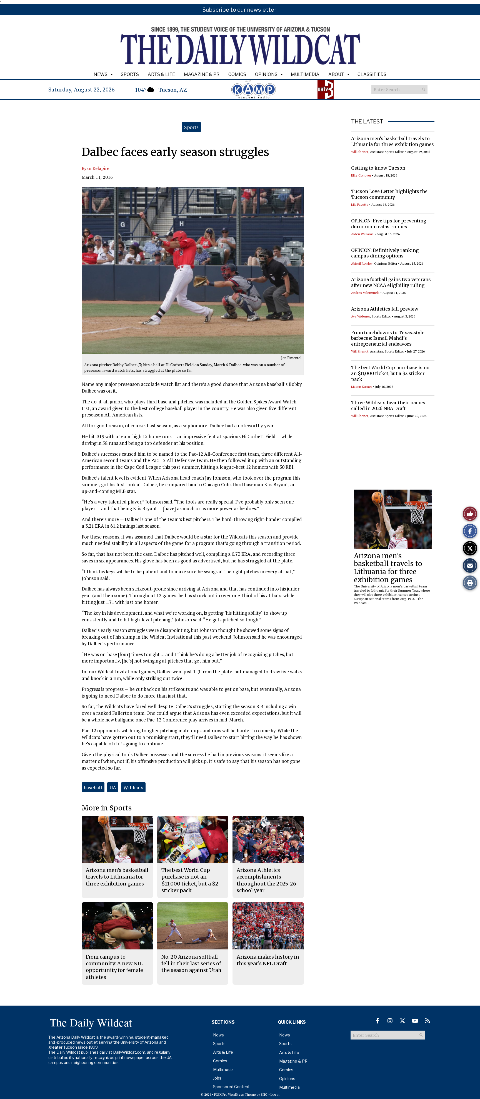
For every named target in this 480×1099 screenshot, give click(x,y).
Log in (275, 1094)
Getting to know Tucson (378, 168)
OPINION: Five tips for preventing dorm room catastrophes (388, 223)
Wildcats (133, 787)
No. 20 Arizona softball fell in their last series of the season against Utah (191, 964)
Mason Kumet (361, 386)
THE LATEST (367, 121)
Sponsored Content (231, 1086)
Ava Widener (360, 316)
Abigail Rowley (361, 263)
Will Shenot (359, 152)
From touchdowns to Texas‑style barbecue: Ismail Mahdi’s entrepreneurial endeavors (387, 338)
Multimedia (305, 74)
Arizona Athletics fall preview (384, 309)
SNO (264, 1094)
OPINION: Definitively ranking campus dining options (385, 253)
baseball (93, 787)
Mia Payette (359, 204)
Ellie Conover (361, 175)
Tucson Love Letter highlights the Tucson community (389, 194)
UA (112, 787)
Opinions (266, 74)
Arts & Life (161, 74)
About (336, 74)
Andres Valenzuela (365, 293)
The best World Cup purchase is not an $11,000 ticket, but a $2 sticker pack (391, 373)
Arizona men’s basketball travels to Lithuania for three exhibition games (392, 141)
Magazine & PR (201, 74)
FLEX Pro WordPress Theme (235, 1094)
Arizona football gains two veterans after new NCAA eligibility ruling (391, 282)
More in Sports (107, 808)
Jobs (217, 1078)
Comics (237, 74)
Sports (130, 74)
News (101, 74)
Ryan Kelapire (95, 168)
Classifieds (372, 74)
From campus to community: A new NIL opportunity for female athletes (114, 967)
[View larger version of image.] (193, 270)
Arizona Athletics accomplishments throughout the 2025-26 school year (266, 880)
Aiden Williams (362, 234)
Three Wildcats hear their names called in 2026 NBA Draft (388, 405)
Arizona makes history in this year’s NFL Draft (268, 960)
